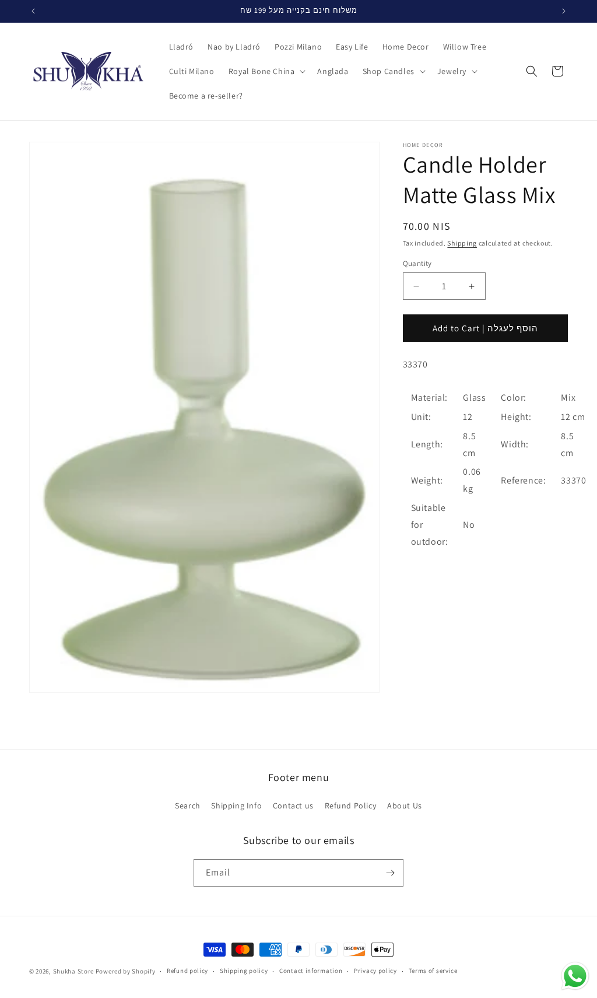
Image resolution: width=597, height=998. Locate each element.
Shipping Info (236, 805)
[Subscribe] (390, 873)
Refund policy (187, 971)
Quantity (417, 263)
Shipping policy (244, 971)
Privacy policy (375, 971)
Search (188, 805)
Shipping (462, 243)
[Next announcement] (564, 11)
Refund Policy (351, 805)
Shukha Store (73, 971)
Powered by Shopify (126, 971)
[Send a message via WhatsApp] (575, 976)
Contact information (310, 971)
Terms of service (433, 971)
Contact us (293, 805)
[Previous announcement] (33, 11)
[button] (266, 71)
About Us (404, 805)
